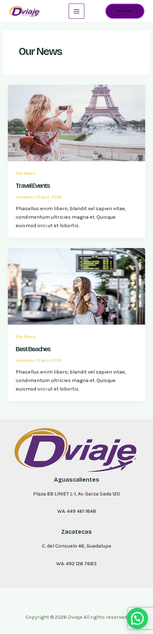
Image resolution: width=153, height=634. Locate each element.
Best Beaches (33, 349)
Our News (26, 173)
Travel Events (32, 186)
